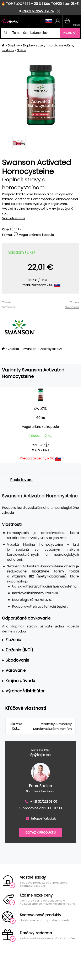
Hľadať (70, 33)
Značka (13, 348)
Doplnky (14, 45)
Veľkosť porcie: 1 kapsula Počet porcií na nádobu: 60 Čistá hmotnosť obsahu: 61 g (39, 640)
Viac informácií (13, 218)
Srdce (21, 50)
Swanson (72, 307)
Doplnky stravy (34, 45)
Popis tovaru (21, 479)
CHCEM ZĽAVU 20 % (38, 11)
